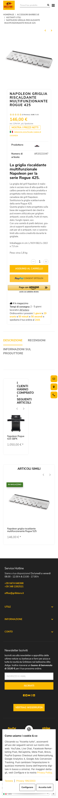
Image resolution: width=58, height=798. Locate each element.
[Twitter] (26, 695)
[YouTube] (29, 695)
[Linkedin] (34, 695)
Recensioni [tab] (36, 340)
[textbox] (25, 793)
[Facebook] (24, 695)
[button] (29, 114)
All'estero (24, 310)
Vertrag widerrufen (29, 707)
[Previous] (17, 409)
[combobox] (25, 794)
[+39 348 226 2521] (53, 395)
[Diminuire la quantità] (33, 261)
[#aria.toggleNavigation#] (53, 5)
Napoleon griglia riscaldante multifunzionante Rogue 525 (22, 530)
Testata (9, 780)
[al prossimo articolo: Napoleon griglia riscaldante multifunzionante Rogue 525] (51, 30)
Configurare (27, 787)
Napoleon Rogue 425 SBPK (15, 437)
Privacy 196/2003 (25, 780)
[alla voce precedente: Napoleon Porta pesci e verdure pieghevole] (45, 30)
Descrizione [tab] (13, 340)
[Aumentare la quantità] (46, 261)
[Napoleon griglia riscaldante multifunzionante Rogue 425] (29, 60)
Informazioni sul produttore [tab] (17, 351)
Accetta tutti (45, 787)
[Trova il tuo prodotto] (48, 5)
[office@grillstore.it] (53, 379)
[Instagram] (31, 695)
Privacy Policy (44, 772)
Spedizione (28, 123)
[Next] (24, 409)
